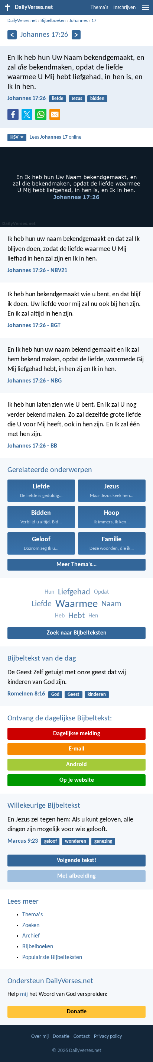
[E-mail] (56, 117)
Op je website (76, 780)
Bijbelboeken (53, 20)
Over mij (40, 1036)
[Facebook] (14, 117)
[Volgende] (76, 34)
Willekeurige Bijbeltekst (43, 806)
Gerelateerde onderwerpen (49, 470)
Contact (82, 1036)
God (55, 694)
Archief (31, 936)
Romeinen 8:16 (26, 694)
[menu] (145, 10)
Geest (73, 694)
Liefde (42, 604)
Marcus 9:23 (22, 841)
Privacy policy (108, 1036)
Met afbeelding (76, 876)
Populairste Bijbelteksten (52, 958)
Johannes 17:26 (26, 98)
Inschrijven (124, 7)
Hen (93, 616)
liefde (58, 98)
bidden (97, 98)
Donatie (77, 1012)
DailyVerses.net (22, 20)
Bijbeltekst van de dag (41, 658)
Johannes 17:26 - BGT (34, 326)
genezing (103, 841)
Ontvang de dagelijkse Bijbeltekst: (59, 718)
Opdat (101, 592)
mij (24, 994)
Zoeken (30, 926)
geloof (50, 841)
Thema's (99, 7)
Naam (111, 604)
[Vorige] (12, 34)
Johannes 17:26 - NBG (34, 381)
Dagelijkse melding (76, 734)
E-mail (76, 749)
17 (94, 20)
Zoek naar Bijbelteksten (77, 633)
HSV (14, 137)
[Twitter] (29, 117)
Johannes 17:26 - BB (32, 446)
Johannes (78, 20)
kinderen (97, 694)
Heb (60, 616)
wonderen (75, 841)
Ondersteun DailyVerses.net (50, 981)
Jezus (77, 98)
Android (76, 765)
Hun (49, 592)
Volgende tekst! (76, 861)
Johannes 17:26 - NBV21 (37, 271)
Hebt (76, 616)
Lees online (55, 137)
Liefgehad (74, 592)
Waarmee (76, 604)
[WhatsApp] (42, 115)
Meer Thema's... (76, 565)
